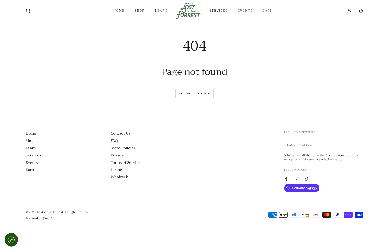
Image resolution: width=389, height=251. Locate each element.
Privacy (117, 155)
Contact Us (121, 133)
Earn (30, 169)
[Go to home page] (189, 11)
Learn (31, 148)
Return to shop (194, 93)
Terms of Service (126, 162)
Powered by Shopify (39, 218)
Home (31, 133)
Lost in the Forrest (50, 212)
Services (33, 155)
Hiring (116, 169)
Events (32, 162)
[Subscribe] (360, 145)
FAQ (114, 140)
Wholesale (120, 177)
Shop (30, 140)
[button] (28, 11)
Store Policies (123, 148)
